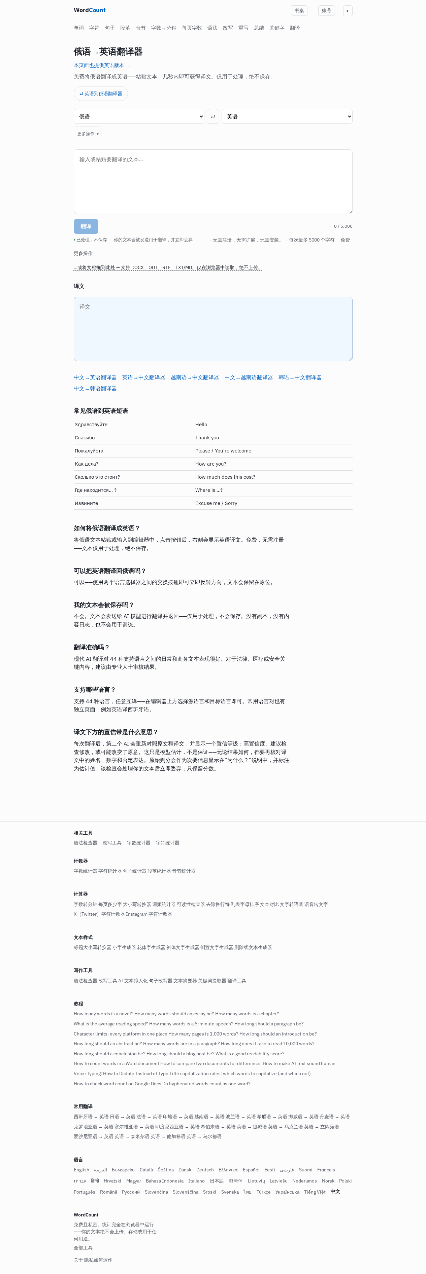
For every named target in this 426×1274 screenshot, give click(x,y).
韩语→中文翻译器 (300, 377)
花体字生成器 (151, 947)
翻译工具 (236, 981)
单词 (79, 28)
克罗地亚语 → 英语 (93, 1127)
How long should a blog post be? (180, 1054)
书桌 (299, 10)
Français (326, 1170)
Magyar (133, 1181)
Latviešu (279, 1181)
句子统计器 (134, 871)
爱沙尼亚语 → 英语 (93, 1136)
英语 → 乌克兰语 (285, 1127)
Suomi (306, 1170)
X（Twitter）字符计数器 (99, 914)
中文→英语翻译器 (95, 377)
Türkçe (264, 1192)
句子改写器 (160, 981)
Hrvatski (112, 1181)
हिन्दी (95, 1181)
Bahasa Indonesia (165, 1181)
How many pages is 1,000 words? (203, 1034)
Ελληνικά (228, 1170)
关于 (78, 1260)
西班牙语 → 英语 (91, 1117)
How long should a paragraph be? (269, 1024)
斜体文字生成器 (182, 947)
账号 (326, 10)
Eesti (269, 1170)
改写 (228, 28)
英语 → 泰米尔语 (132, 1136)
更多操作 (86, 134)
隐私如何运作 (98, 1260)
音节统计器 (184, 871)
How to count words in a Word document (116, 1063)
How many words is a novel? (103, 1014)
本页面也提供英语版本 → (102, 65)
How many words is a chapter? (247, 1014)
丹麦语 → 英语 (335, 1117)
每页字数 (192, 28)
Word (90, 10)
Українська (287, 1192)
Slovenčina (156, 1192)
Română (108, 1192)
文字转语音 (291, 904)
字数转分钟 (85, 904)
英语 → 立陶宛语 (321, 1127)
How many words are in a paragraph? (181, 1044)
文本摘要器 (185, 981)
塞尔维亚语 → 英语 (134, 1127)
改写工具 (112, 843)
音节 (141, 28)
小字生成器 (124, 947)
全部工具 (83, 1248)
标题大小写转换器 (92, 947)
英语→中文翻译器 (143, 377)
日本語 (217, 1181)
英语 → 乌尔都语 (204, 1136)
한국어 (236, 1181)
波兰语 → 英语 (241, 1117)
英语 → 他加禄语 (168, 1136)
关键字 (277, 28)
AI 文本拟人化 (133, 981)
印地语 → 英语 (178, 1117)
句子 (110, 28)
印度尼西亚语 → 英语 (177, 1127)
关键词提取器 (212, 981)
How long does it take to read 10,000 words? (268, 1044)
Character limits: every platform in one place (120, 1034)
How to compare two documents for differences (211, 1063)
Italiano (196, 1181)
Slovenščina (185, 1192)
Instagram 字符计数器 (149, 914)
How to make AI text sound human (299, 1063)
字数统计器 (139, 843)
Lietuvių (256, 1181)
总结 (259, 28)
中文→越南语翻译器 (249, 377)
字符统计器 (167, 843)
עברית (80, 1181)
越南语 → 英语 (209, 1117)
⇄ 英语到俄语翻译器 (100, 93)
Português (84, 1192)
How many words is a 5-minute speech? (191, 1024)
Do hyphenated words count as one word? (206, 1083)
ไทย (247, 1192)
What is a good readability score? (250, 1054)
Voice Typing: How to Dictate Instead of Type (121, 1073)
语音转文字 (316, 904)
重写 (243, 28)
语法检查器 (85, 843)
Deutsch (205, 1170)
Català (146, 1170)
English (81, 1170)
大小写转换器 (137, 904)
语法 (212, 28)
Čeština (166, 1170)
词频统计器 (164, 904)
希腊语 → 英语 (272, 1117)
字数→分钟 (163, 28)
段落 (125, 28)
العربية (100, 1170)
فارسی (287, 1170)
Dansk (184, 1170)
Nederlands (304, 1181)
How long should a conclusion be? (109, 1054)
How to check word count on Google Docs (117, 1083)
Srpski (209, 1192)
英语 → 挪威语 (252, 1127)
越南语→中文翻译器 (195, 377)
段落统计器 (159, 871)
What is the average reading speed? (111, 1024)
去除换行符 (218, 904)
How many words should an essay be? (174, 1014)
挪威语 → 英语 (303, 1117)
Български (123, 1170)
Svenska (230, 1192)
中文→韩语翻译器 (95, 388)
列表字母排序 (245, 904)
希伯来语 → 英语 (218, 1127)
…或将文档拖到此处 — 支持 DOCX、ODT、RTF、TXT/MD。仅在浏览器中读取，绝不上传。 (168, 267)
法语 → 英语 (149, 1117)
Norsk (328, 1181)
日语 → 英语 (122, 1117)
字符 (94, 28)
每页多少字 (110, 904)
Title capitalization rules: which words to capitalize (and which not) (240, 1073)
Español (251, 1170)
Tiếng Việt (315, 1192)
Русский (131, 1192)
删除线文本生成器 (253, 947)
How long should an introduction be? (278, 1034)
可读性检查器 (191, 904)
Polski (345, 1181)
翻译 (295, 28)
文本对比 (269, 904)
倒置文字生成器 (216, 947)
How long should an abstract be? (108, 1044)
